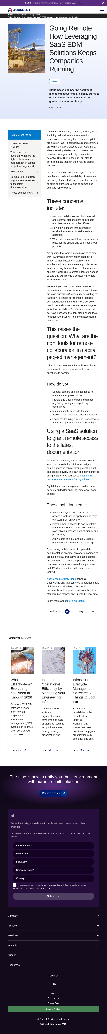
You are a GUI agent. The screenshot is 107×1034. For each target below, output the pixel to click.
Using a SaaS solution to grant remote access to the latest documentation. (23, 182)
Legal (53, 993)
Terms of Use (62, 885)
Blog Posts (35, 14)
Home (10, 14)
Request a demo (51, 793)
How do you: (17, 171)
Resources (21, 14)
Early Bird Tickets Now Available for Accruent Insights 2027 (51, 3)
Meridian (54, 81)
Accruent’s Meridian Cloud (61, 579)
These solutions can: (21, 192)
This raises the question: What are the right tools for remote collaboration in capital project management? (22, 159)
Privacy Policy (47, 885)
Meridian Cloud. (76, 601)
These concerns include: (19, 145)
